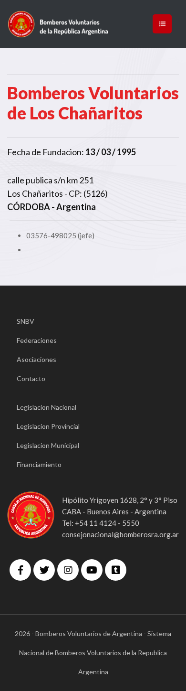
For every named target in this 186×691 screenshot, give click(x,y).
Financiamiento (39, 464)
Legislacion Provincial (48, 426)
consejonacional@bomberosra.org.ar (120, 534)
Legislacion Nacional (46, 407)
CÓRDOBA (28, 207)
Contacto (31, 378)
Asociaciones (36, 359)
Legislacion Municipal (48, 445)
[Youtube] (92, 570)
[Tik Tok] (115, 570)
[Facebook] (20, 570)
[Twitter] (44, 570)
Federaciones (37, 340)
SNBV (25, 321)
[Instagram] (68, 570)
